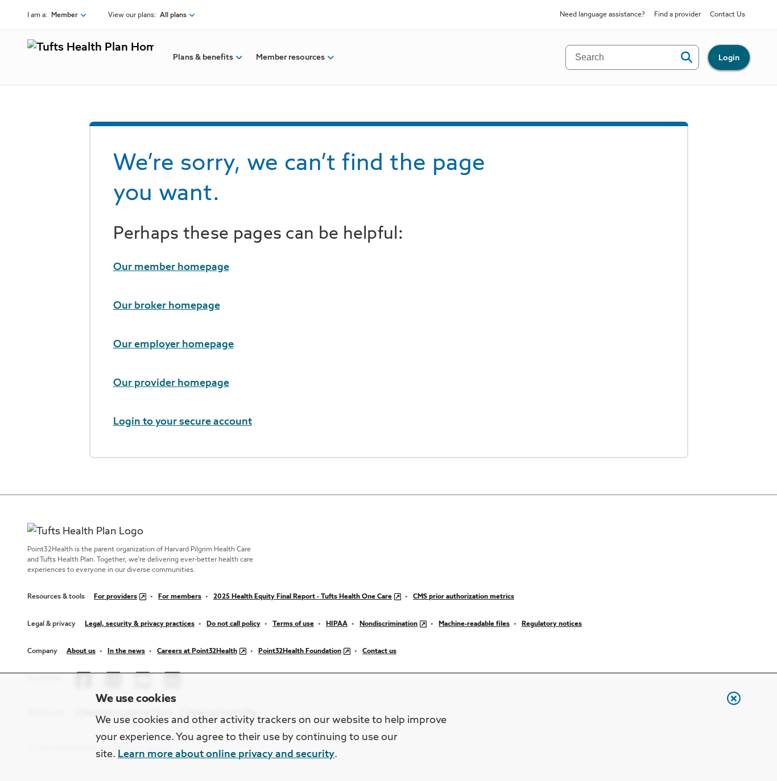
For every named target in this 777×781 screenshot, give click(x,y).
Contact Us (727, 14)
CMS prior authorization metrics (463, 596)
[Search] (686, 57)
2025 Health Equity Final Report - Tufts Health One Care (302, 596)
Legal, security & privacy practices (140, 624)
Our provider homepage (171, 383)
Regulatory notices (552, 624)
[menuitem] (203, 57)
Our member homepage (171, 267)
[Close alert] (728, 704)
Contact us (379, 651)
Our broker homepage (166, 306)
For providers (115, 596)
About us (81, 651)
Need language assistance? (602, 14)
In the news (126, 651)
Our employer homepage (173, 344)
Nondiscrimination (388, 624)
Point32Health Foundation (299, 651)
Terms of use (293, 624)
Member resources (290, 57)
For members (179, 596)
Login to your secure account (182, 422)
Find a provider (677, 14)
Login (728, 58)
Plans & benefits (203, 57)
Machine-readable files (474, 624)
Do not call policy (233, 624)
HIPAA (337, 624)
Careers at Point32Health (197, 651)
